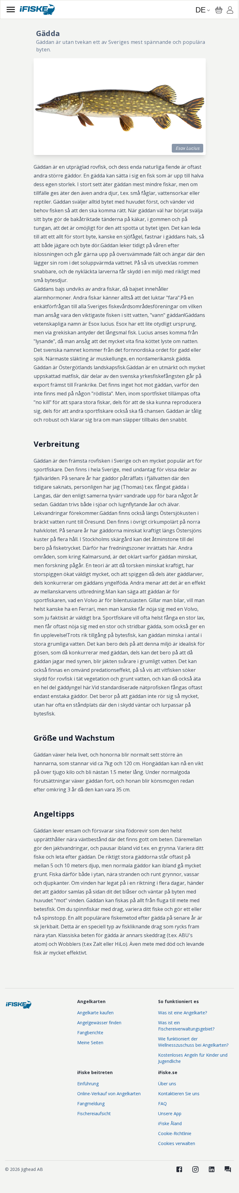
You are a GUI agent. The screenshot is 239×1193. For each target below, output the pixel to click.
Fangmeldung (91, 1103)
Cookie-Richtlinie (174, 1133)
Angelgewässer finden (99, 1023)
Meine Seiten (90, 1042)
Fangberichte (90, 1032)
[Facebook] (179, 1169)
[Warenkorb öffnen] (219, 10)
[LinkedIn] (211, 1169)
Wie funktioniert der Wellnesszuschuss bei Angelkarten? (193, 1042)
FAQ (162, 1103)
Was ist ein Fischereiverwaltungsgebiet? (186, 1026)
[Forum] (228, 1169)
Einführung (88, 1084)
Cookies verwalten (176, 1143)
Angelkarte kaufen (95, 1013)
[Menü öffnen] (10, 9)
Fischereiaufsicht (94, 1113)
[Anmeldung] (230, 11)
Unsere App (169, 1113)
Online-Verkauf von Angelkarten (109, 1093)
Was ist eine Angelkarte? (182, 1013)
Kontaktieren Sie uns (178, 1093)
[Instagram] (195, 1169)
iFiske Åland (170, 1123)
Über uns (167, 1084)
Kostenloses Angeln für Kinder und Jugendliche (192, 1058)
